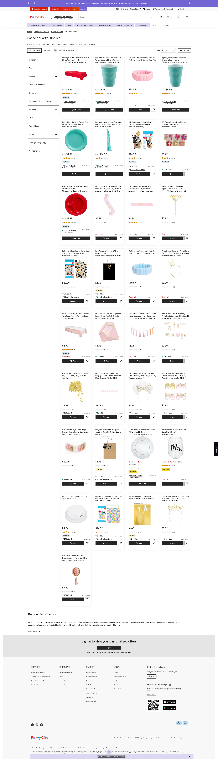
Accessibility (117, 689)
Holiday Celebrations (124, 25)
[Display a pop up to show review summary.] (77, 94)
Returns (88, 680)
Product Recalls (91, 689)
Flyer (155, 25)
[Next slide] (189, 3)
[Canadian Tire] (55, 9)
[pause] (35, 3)
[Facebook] (32, 724)
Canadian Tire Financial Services (40, 676)
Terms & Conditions (120, 676)
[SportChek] (66, 9)
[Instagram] (41, 724)
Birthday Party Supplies (85, 25)
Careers (61, 676)
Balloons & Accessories (38, 25)
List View (186, 50)
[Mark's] (75, 9)
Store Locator (35, 685)
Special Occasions (105, 25)
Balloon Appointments (38, 672)
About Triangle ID (91, 693)
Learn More (143, 3)
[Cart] (187, 17)
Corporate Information (65, 672)
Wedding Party (57, 31)
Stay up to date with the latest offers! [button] (111, 757)
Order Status (167, 17)
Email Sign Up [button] (137, 9)
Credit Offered (123, 9)
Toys (69, 25)
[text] (76, 93)
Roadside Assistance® (37, 680)
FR (187, 9)
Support (148, 9)
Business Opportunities (66, 680)
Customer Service (91, 676)
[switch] (64, 50)
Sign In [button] (109, 648)
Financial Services (64, 685)
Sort (158, 50)
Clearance (165, 25)
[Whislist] (178, 17)
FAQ (115, 680)
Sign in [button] (182, 9)
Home (29, 31)
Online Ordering (91, 672)
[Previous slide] (28, 3)
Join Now (127, 652)
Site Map (116, 685)
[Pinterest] (37, 724)
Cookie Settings (91, 701)
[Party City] (83, 9)
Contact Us (89, 697)
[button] (151, 17)
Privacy (116, 672)
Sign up (152, 677)
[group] (76, 97)
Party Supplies (57, 25)
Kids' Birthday (142, 25)
